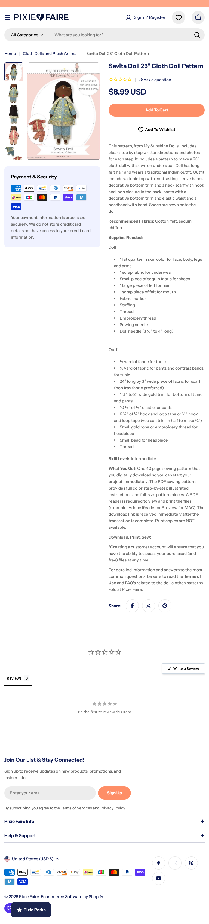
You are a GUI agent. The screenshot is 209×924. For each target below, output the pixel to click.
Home (10, 53)
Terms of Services (76, 808)
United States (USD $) (32, 858)
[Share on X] (148, 605)
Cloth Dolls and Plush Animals (51, 53)
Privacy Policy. (113, 808)
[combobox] (104, 34)
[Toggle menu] (7, 17)
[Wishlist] (178, 17)
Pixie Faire (29, 896)
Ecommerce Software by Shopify (72, 896)
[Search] (197, 35)
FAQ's (130, 582)
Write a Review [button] (186, 668)
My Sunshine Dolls (161, 145)
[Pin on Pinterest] (164, 605)
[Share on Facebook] (132, 605)
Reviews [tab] (14, 678)
